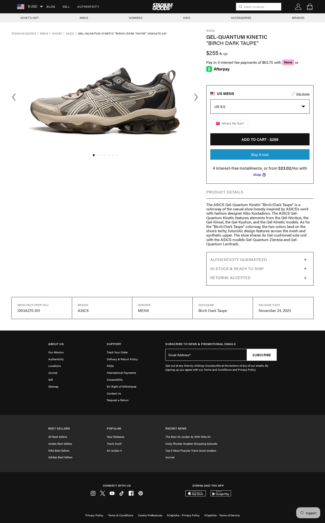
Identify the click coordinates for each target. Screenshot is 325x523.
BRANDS (298, 17)
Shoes (57, 33)
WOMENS (135, 17)
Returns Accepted (230, 277)
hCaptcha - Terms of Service (222, 515)
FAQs (110, 366)
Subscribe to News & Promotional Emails (200, 344)
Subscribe (261, 354)
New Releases (115, 436)
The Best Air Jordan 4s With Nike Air (188, 436)
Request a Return (118, 400)
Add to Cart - (259, 139)
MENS (84, 17)
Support (114, 344)
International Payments (121, 372)
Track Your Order (117, 352)
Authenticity (88, 6)
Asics (70, 33)
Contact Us (114, 393)
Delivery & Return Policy (122, 359)
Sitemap (53, 386)
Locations (54, 366)
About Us (56, 344)
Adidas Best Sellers (60, 457)
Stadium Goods (23, 33)
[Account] (298, 6)
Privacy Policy (94, 515)
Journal (52, 372)
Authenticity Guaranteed (238, 259)
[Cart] (310, 6)
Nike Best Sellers (58, 450)
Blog (51, 6)
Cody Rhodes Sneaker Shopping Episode (191, 443)
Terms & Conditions (120, 515)
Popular (114, 428)
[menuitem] (51, 6)
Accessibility (115, 379)
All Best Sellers (57, 436)
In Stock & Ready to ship (237, 268)
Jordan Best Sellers (60, 443)
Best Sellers (59, 428)
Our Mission (56, 352)
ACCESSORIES (241, 17)
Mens (44, 33)
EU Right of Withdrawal (121, 386)
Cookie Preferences (150, 515)
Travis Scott (114, 443)
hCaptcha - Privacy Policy (183, 515)
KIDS (186, 17)
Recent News (176, 428)
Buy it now (260, 155)
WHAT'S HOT (29, 17)
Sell (66, 6)
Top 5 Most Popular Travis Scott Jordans (190, 450)
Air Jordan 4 (114, 450)
